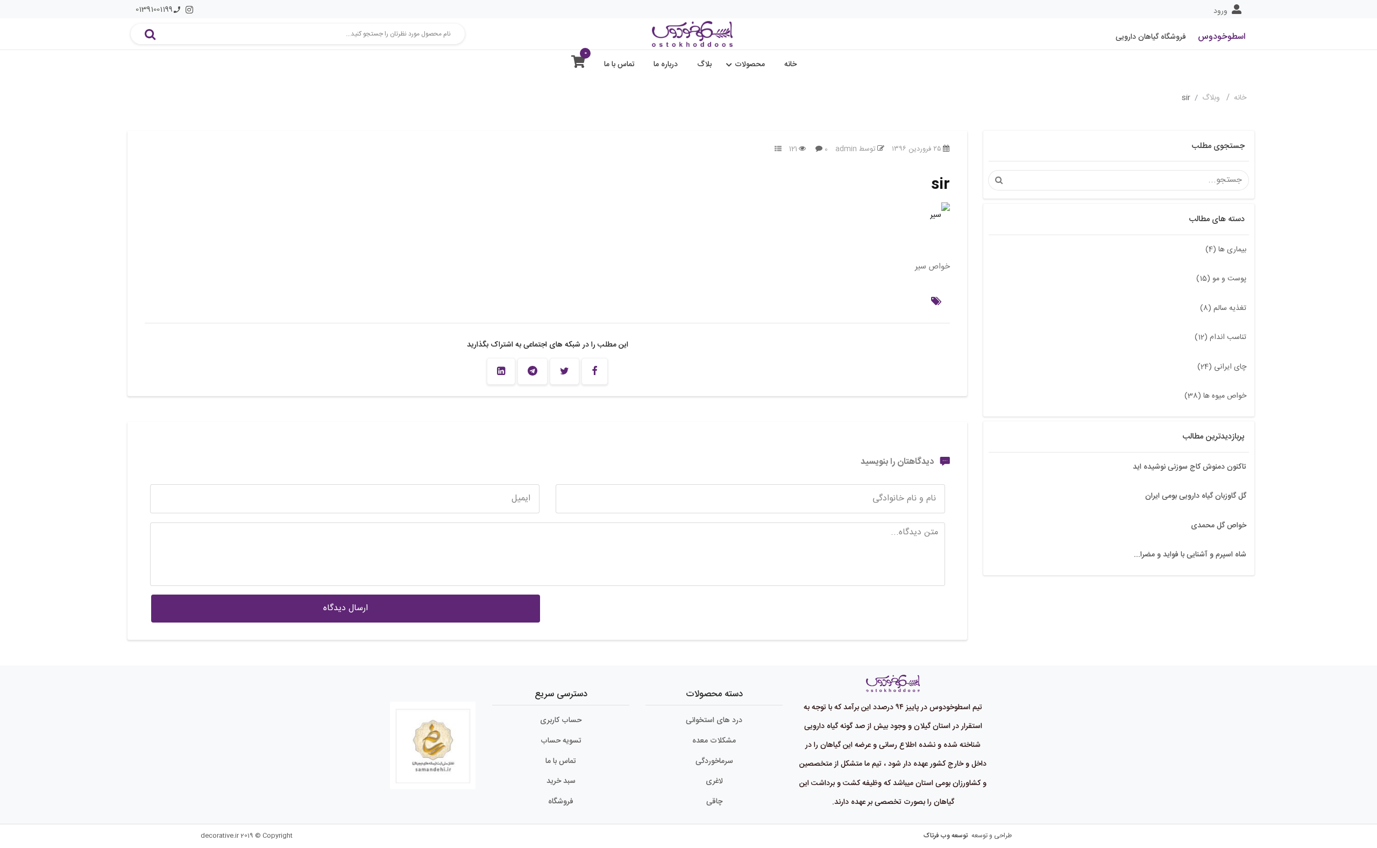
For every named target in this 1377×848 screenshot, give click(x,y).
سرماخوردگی (714, 761)
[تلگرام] (532, 371)
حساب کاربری (560, 720)
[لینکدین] (501, 371)
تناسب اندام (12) (1220, 337)
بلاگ (704, 64)
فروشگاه (560, 801)
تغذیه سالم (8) (1223, 308)
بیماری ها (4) (1225, 249)
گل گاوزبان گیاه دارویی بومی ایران (1195, 496)
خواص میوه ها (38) (1215, 396)
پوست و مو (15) (1221, 278)
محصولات (750, 64)
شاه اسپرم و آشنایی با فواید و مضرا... (1190, 554)
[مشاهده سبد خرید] (578, 64)
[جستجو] (150, 34)
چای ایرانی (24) (1221, 367)
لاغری (714, 781)
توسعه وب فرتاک (945, 835)
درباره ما (666, 64)
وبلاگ (1212, 97)
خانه (790, 64)
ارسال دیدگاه (345, 608)
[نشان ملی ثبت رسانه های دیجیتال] (433, 740)
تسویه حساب (561, 740)
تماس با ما (619, 64)
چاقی (714, 801)
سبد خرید (561, 781)
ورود (1220, 11)
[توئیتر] (564, 371)
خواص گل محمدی (1218, 525)
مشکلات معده (714, 740)
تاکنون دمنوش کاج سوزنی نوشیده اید (1189, 467)
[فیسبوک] (594, 371)
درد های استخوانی (714, 720)
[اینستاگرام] (189, 10)
